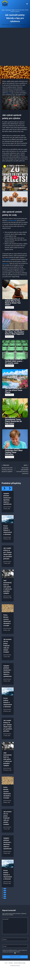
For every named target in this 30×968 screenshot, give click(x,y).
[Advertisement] (15, 48)
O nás (6, 963)
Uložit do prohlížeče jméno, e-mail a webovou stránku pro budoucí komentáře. (14, 951)
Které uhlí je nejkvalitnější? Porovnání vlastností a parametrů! (22, 469)
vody (8, 93)
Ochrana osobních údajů (19, 963)
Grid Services (6, 24)
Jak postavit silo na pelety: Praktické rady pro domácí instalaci (7, 646)
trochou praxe (6, 259)
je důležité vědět (12, 220)
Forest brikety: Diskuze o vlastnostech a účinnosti (7, 530)
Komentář (6, 919)
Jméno (5, 939)
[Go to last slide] (4, 488)
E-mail (5, 946)
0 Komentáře (23, 24)
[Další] (9, 488)
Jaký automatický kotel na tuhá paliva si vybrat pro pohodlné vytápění (7, 587)
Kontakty (11, 963)
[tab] (4, 888)
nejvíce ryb (5, 263)
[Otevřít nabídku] (27, 3)
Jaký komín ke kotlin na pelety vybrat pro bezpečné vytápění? (7, 468)
